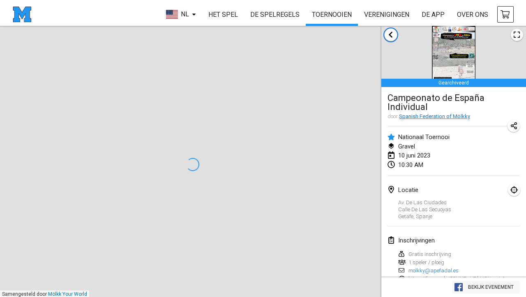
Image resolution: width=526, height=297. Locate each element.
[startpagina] (22, 14)
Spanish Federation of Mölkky (434, 116)
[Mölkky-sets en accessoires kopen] (505, 14)
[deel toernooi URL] (514, 126)
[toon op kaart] (514, 190)
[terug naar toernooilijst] (391, 35)
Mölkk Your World (67, 294)
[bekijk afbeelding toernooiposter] (517, 35)
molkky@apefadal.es (433, 270)
